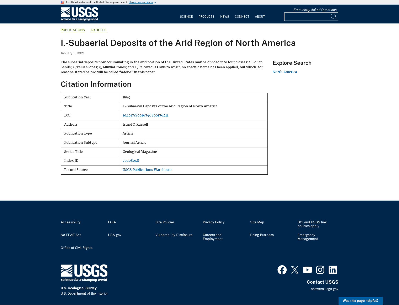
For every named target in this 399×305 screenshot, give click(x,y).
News (224, 16)
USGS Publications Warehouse (147, 170)
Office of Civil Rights (76, 248)
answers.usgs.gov (324, 289)
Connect (242, 16)
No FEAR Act (71, 235)
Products (206, 16)
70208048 (131, 161)
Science (186, 16)
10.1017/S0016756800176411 (145, 115)
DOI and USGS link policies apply (312, 224)
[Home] (79, 20)
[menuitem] (186, 14)
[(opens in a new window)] (282, 269)
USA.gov (114, 235)
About (260, 16)
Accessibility (71, 222)
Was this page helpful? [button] (361, 301)
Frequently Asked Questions (315, 10)
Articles (98, 30)
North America (285, 72)
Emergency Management (308, 237)
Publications (73, 30)
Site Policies (165, 222)
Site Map (257, 222)
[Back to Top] (384, 290)
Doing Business (262, 235)
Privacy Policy (214, 222)
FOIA (112, 222)
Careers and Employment (213, 237)
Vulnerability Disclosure (173, 235)
